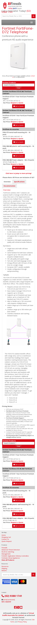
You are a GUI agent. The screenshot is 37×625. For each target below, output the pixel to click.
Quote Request (7, 541)
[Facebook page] (15, 608)
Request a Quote (17, 103)
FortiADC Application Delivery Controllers (15, 556)
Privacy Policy (22, 622)
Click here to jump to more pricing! (18, 173)
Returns (4, 570)
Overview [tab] (7, 182)
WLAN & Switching (8, 552)
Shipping (4, 568)
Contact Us (5, 539)
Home (4, 535)
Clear (18, 88)
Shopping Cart (6, 537)
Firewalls (4, 548)
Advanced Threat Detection (11, 550)
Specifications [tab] (19, 182)
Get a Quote (19, 106)
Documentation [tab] (9, 186)
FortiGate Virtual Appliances (11, 558)
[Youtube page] (21, 608)
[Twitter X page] (18, 608)
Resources (5, 566)
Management (6, 554)
